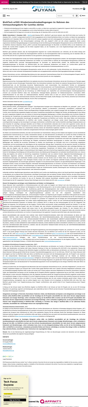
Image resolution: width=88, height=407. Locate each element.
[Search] (73, 15)
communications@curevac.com (14, 239)
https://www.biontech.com (59, 233)
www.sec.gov (61, 180)
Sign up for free (15, 400)
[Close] (27, 377)
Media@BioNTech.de (8, 350)
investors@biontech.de (37, 235)
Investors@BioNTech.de (9, 343)
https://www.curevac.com (10, 237)
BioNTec (30, 35)
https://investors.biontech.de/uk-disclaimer (26, 316)
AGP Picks (4, 2)
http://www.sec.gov (21, 233)
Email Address (8, 393)
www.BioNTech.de (27, 101)
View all (84, 2)
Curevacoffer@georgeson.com (52, 241)
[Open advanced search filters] (76, 15)
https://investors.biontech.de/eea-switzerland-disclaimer (18, 257)
